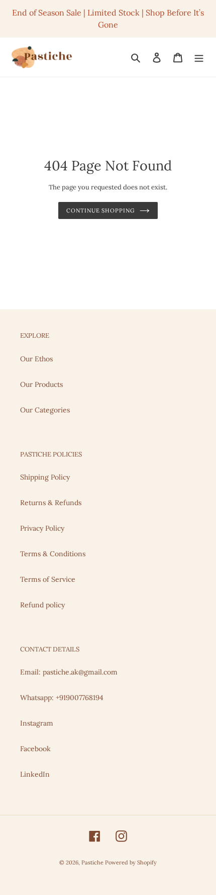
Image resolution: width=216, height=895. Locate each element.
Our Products (41, 384)
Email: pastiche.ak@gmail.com (69, 672)
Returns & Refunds (50, 502)
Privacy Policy (42, 528)
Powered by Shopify (131, 862)
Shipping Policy (45, 477)
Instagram (36, 723)
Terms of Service (47, 579)
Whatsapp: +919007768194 (61, 697)
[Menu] (198, 57)
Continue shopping (100, 210)
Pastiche (93, 862)
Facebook (35, 748)
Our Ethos (36, 358)
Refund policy (42, 604)
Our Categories (45, 409)
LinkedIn (35, 774)
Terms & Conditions (52, 553)
